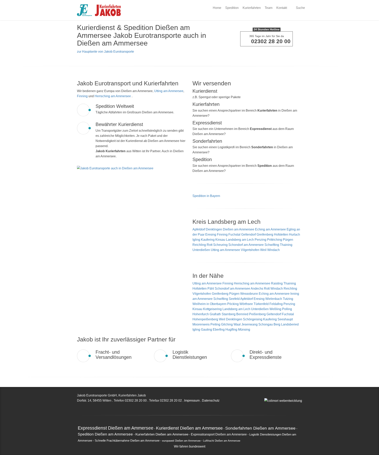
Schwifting (272, 244)
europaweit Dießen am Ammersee (181, 440)
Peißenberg (257, 314)
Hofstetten (281, 234)
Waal (237, 324)
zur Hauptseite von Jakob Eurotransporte (105, 51)
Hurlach (294, 234)
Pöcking (233, 304)
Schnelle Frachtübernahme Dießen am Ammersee (127, 440)
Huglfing (231, 329)
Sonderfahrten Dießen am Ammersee (260, 428)
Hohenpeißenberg (205, 319)
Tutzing (288, 298)
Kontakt (281, 7)
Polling (287, 309)
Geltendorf (248, 234)
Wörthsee (246, 304)
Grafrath (216, 314)
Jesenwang (249, 324)
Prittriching (274, 239)
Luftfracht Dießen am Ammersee (221, 440)
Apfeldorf (198, 229)
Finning (82, 96)
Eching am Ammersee (270, 229)
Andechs (257, 288)
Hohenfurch (201, 314)
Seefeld (234, 298)
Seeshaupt (285, 319)
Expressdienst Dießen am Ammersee (115, 428)
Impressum (192, 400)
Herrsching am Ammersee (113, 96)
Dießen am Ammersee (238, 229)
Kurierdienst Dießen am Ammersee (189, 428)
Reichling (199, 244)
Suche (300, 7)
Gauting (207, 329)
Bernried (242, 314)
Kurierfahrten (252, 7)
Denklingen (214, 229)
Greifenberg (265, 234)
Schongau (266, 324)
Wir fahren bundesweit (189, 446)
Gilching (227, 324)
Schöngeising (253, 319)
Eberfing (219, 329)
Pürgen (288, 239)
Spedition (232, 7)
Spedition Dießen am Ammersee (105, 434)
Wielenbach (274, 298)
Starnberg (229, 314)
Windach (273, 250)
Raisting (277, 283)
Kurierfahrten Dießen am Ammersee (161, 434)
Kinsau (220, 239)
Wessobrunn (249, 293)
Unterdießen (201, 250)
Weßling (275, 309)
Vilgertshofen (250, 250)
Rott (209, 244)
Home (217, 7)
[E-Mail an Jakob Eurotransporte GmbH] (265, 395)
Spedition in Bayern (206, 196)
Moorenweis (201, 324)
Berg (277, 324)
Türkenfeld (261, 304)
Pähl (211, 288)
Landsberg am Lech (240, 239)
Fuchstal (234, 234)
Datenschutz (211, 400)
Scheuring (220, 244)
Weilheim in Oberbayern (209, 304)
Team (268, 7)
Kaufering (208, 239)
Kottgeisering (212, 309)
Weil (263, 250)
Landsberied (290, 324)
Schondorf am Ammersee (246, 244)
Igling (196, 239)
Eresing (210, 234)
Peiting (215, 324)
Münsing (244, 329)
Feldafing (276, 304)
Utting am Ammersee (168, 91)
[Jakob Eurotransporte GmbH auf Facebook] (270, 395)
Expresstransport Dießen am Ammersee (219, 434)
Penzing (260, 239)
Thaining (286, 244)
